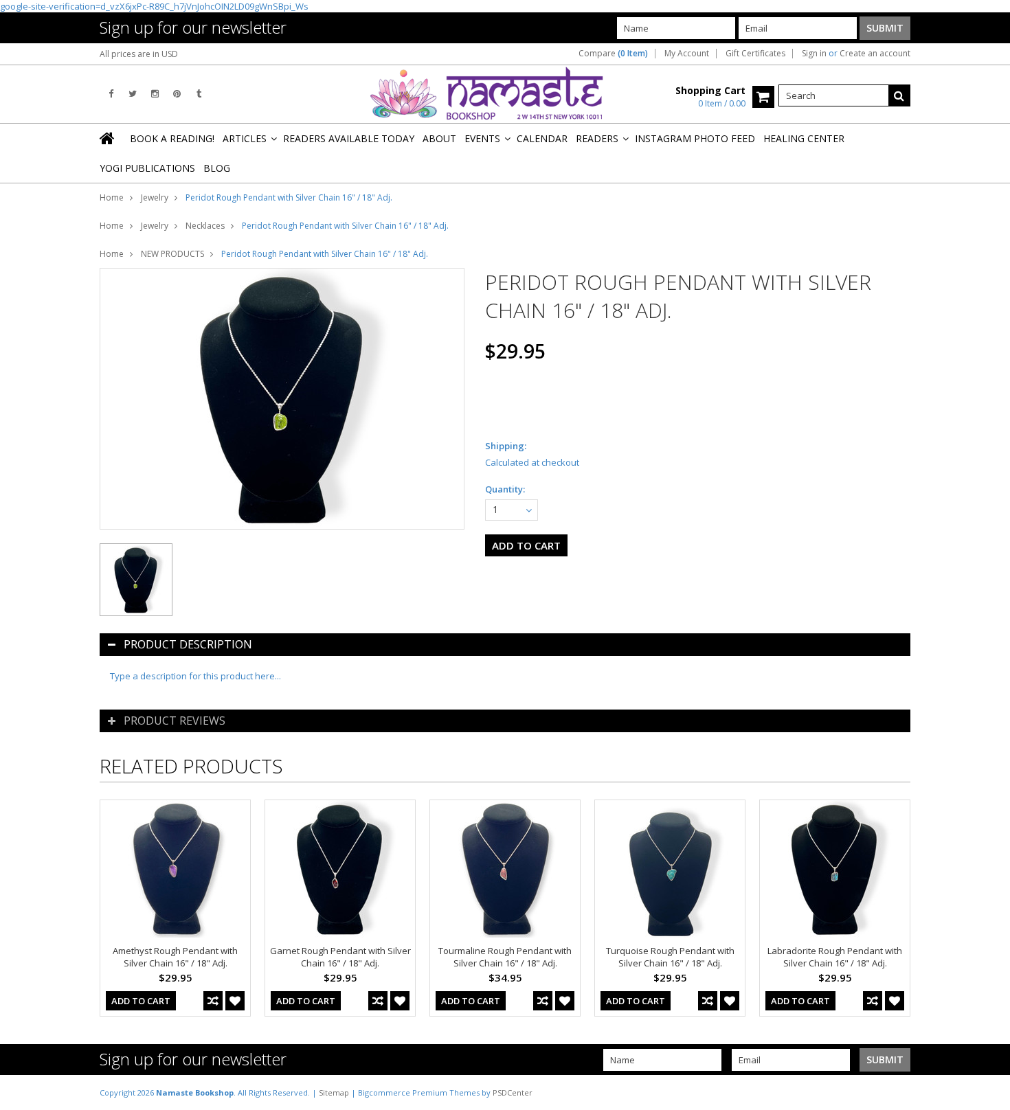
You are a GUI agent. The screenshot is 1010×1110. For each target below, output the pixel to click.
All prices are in (139, 54)
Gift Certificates (755, 53)
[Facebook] (111, 93)
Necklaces (205, 225)
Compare (613, 53)
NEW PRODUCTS (172, 254)
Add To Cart (140, 1001)
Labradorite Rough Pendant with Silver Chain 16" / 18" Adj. (834, 956)
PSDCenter (512, 1092)
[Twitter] (132, 93)
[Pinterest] (177, 93)
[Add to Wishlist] (235, 1000)
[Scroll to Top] (989, 1092)
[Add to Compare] (213, 1000)
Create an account (875, 53)
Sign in (814, 53)
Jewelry (154, 197)
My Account (686, 53)
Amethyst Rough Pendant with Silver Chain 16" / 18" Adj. (175, 956)
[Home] (108, 138)
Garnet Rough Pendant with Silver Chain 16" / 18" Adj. (340, 956)
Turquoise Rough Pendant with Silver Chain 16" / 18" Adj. (670, 956)
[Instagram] (155, 93)
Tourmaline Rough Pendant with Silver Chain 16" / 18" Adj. (505, 956)
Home (112, 197)
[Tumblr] (199, 93)
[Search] (899, 95)
